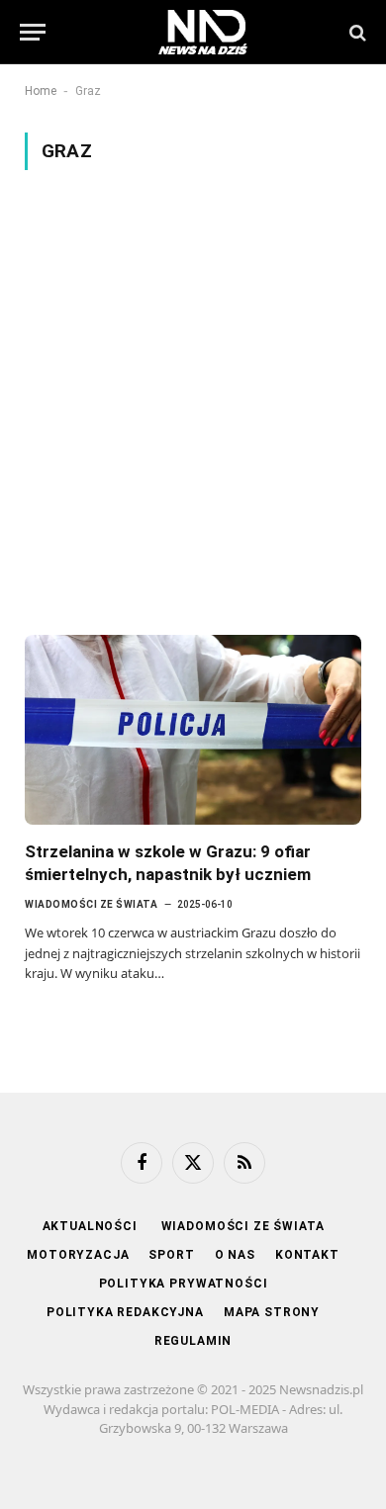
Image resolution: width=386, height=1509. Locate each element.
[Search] (355, 32)
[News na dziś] (203, 32)
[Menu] (33, 32)
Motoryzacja (78, 1255)
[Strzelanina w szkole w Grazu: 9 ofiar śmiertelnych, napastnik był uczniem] (193, 729)
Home (40, 91)
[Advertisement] (193, 402)
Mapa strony (272, 1312)
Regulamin (193, 1341)
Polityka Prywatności (183, 1283)
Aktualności (92, 1226)
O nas (235, 1255)
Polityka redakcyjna (125, 1312)
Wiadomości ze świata (243, 1226)
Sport (171, 1255)
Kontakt (307, 1255)
